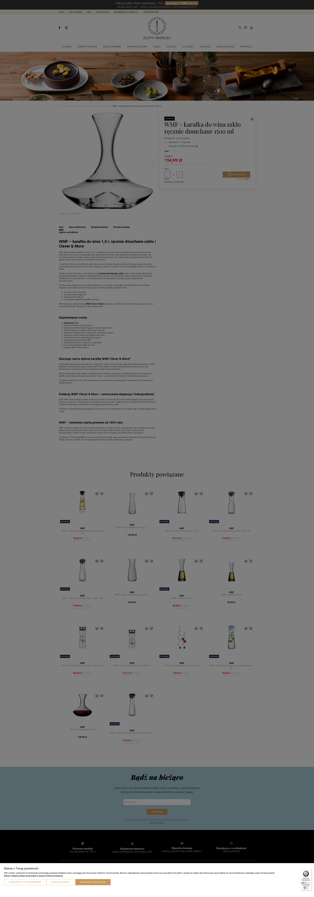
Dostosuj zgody (61, 882)
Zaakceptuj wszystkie (93, 882)
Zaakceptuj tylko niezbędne (25, 882)
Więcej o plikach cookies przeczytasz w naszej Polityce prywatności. (33, 876)
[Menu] (310, 870)
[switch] (305, 887)
